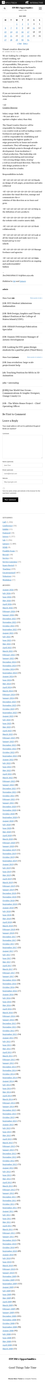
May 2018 (7, 918)
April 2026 (7, 604)
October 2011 (9, 1204)
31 (28, 40)
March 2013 (8, 1142)
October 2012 (9, 1160)
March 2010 (8, 1265)
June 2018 (7, 915)
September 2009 (10, 1283)
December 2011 (9, 1197)
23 (22, 36)
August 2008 (8, 1330)
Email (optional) (8, 470)
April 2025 (7, 647)
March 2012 (8, 1186)
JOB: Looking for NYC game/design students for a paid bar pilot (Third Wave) (22, 348)
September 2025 (10, 629)
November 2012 (9, 1157)
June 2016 (7, 1001)
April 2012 (7, 1182)
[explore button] (27, 2)
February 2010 (9, 1269)
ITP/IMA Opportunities (22, 7)
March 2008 (8, 1348)
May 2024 (7, 683)
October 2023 (9, 709)
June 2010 (7, 1262)
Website (5, 478)
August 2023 (8, 716)
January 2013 (8, 1150)
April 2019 (7, 878)
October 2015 (9, 1030)
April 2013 (7, 1139)
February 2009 (9, 1309)
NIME (5, 547)
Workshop (7, 579)
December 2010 (9, 1240)
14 (11, 32)
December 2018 (9, 893)
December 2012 (9, 1153)
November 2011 (9, 1200)
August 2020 (8, 821)
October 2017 (9, 944)
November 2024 (9, 665)
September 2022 (10, 756)
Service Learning (10, 561)
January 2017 (8, 976)
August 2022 (8, 759)
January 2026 (8, 615)
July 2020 (7, 824)
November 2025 (9, 622)
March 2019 (8, 882)
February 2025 (9, 654)
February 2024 (9, 694)
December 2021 (9, 788)
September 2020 (10, 817)
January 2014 (8, 1106)
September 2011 (10, 1207)
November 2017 (9, 940)
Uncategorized (9, 572)
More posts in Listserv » (34, 357)
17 (28, 32)
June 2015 (7, 1045)
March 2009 (8, 1305)
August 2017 (8, 951)
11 (34, 28)
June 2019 (7, 871)
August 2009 (8, 1287)
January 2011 (8, 1236)
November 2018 (9, 897)
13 (5, 32)
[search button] (5, 8)
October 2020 (9, 813)
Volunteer (7, 576)
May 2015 (7, 1048)
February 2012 (9, 1189)
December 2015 (9, 1023)
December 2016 (9, 980)
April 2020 (7, 835)
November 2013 (9, 1113)
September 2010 (10, 1251)
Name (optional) (8, 461)
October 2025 (9, 626)
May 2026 (7, 600)
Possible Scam (9, 551)
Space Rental (8, 565)
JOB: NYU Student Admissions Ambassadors (17, 304)
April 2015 (7, 1052)
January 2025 (8, 658)
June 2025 (7, 640)
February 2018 (9, 929)
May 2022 (7, 770)
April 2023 (7, 730)
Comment (6, 433)
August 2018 (8, 907)
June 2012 (7, 1175)
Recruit (6, 554)
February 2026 (9, 611)
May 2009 (7, 1298)
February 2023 (9, 738)
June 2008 (7, 1337)
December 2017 (9, 936)
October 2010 (9, 1247)
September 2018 (10, 904)
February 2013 (9, 1146)
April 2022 (7, 774)
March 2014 (8, 1099)
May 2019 (7, 875)
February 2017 (9, 972)
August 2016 (8, 994)
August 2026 (8, 589)
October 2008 (9, 1323)
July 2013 (7, 1128)
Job (4, 540)
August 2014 (8, 1081)
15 (17, 32)
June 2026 (7, 597)
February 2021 (9, 799)
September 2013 (10, 1121)
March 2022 (8, 777)
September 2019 (10, 860)
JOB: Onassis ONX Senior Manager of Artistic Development (20, 338)
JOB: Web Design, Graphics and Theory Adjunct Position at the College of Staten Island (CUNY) (21, 316)
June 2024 (7, 680)
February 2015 (9, 1059)
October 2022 (9, 752)
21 (11, 36)
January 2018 (8, 933)
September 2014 (10, 1077)
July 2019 (7, 868)
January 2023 (8, 741)
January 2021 (8, 803)
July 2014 (7, 1084)
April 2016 (7, 1009)
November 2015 (9, 1027)
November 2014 (9, 1070)
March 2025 (8, 651)
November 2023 (9, 705)
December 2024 (9, 662)
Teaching (6, 569)
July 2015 (7, 1041)
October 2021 (9, 795)
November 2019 (9, 853)
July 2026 (7, 593)
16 (22, 32)
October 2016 (9, 987)
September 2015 (10, 1034)
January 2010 (8, 1272)
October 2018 (9, 900)
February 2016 (9, 1016)
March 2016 (8, 1012)
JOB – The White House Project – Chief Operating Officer (21, 405)
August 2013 (8, 1124)
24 (28, 36)
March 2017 (8, 969)
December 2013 (9, 1110)
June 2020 (7, 828)
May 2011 (7, 1222)
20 (5, 36)
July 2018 (7, 911)
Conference (8, 525)
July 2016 (7, 998)
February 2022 (9, 781)
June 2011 (7, 1218)
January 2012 (8, 1193)
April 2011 (7, 1225)
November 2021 (9, 792)
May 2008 (7, 1341)
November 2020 (9, 810)
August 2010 (8, 1254)
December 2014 (9, 1066)
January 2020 (8, 846)
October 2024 (9, 669)
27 (5, 40)
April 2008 (7, 1345)
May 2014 (7, 1092)
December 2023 (9, 701)
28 (11, 40)
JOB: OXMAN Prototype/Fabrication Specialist (20, 328)
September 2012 (10, 1164)
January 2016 (8, 1019)
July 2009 (7, 1290)
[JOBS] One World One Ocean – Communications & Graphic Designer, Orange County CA (21, 393)
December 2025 (9, 618)
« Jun (19, 43)
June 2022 (7, 766)
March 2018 (8, 925)
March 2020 (8, 839)
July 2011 (7, 1215)
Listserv (6, 543)
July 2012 (7, 1171)
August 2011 (8, 1211)
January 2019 (8, 889)
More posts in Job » (36, 298)
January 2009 (8, 1312)
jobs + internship (11, 382)
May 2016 (7, 1005)
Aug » (25, 43)
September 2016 (10, 991)
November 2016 (9, 983)
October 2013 (9, 1117)
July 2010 (7, 1258)
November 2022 (9, 748)
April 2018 (7, 922)
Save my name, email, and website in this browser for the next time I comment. (21, 492)
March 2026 (8, 607)
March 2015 (8, 1056)
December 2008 (9, 1316)
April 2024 (7, 687)
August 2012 (8, 1168)
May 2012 (7, 1178)
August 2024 (8, 676)
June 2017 (7, 958)
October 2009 (9, 1280)
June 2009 (7, 1294)
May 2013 (7, 1135)
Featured (6, 533)
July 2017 (7, 954)
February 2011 (9, 1233)
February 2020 (9, 842)
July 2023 (7, 719)
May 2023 (7, 727)
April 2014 (7, 1095)
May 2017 (7, 962)
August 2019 (8, 864)
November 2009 (9, 1276)
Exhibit (6, 529)
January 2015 (8, 1063)
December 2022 (9, 745)
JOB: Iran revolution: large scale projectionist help (18, 364)
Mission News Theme (15, 1379)
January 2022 (8, 785)
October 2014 (9, 1074)
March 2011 (8, 1229)
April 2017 (7, 965)
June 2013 (7, 1131)
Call (4, 522)
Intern (5, 536)
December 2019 (9, 850)
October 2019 (9, 857)
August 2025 (8, 633)
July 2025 (7, 636)
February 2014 (9, 1103)
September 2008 (10, 1327)
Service (6, 558)
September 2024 (10, 672)
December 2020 (9, 806)
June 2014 (7, 1088)
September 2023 (10, 712)
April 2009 (7, 1301)
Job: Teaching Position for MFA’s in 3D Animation (21, 374)
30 (22, 40)
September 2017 (10, 947)
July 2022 (7, 763)
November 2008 (9, 1319)
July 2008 (7, 1334)
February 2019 (9, 886)
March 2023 (8, 734)
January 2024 (8, 698)
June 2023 (7, 723)
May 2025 (7, 644)
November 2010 (9, 1243)
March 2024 (8, 691)
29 (17, 40)
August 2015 (8, 1037)
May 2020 (7, 832)
